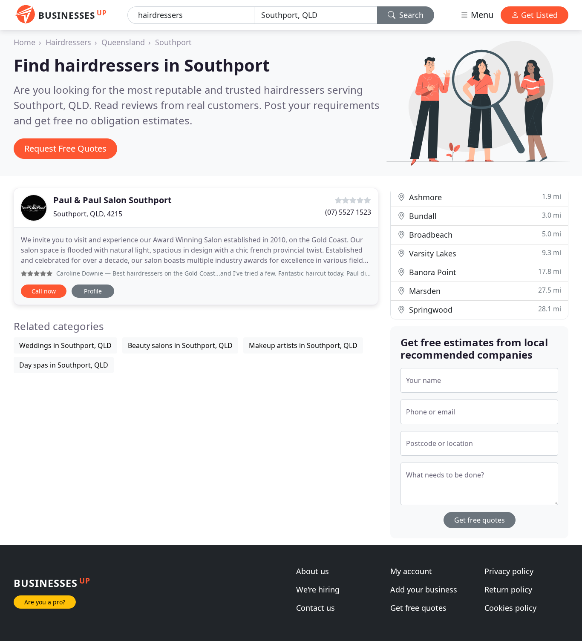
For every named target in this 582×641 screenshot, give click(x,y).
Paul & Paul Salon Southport (112, 200)
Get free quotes (479, 520)
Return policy (508, 589)
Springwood (484, 309)
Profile (93, 291)
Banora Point (484, 272)
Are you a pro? (44, 602)
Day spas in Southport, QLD (63, 365)
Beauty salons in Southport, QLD (180, 345)
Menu (481, 14)
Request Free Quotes (65, 148)
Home (24, 42)
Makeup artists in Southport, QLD (303, 345)
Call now (44, 291)
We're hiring (318, 589)
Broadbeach (484, 234)
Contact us (315, 608)
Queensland (123, 42)
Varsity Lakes (484, 253)
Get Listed (538, 15)
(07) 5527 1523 (348, 212)
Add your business (423, 589)
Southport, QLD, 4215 (87, 213)
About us (312, 571)
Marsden (484, 290)
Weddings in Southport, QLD (65, 345)
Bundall (484, 215)
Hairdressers (68, 42)
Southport (173, 42)
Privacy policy (508, 571)
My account (411, 571)
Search (410, 15)
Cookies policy (510, 608)
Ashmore (484, 197)
